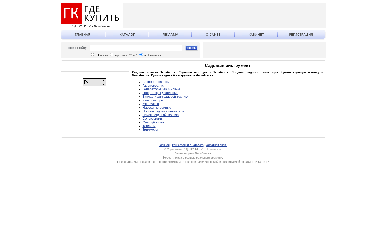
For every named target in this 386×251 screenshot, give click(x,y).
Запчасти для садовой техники (166, 96)
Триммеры (150, 130)
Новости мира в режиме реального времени (192, 157)
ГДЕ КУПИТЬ (260, 161)
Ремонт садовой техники (161, 115)
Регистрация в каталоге (188, 145)
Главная (164, 145)
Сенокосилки (152, 119)
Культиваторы (153, 100)
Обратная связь (216, 145)
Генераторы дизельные (160, 93)
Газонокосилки (154, 85)
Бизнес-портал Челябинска (193, 153)
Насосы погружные (157, 107)
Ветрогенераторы (156, 82)
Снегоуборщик (153, 122)
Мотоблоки (151, 104)
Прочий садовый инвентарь (163, 111)
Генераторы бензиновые (161, 89)
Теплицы (149, 126)
